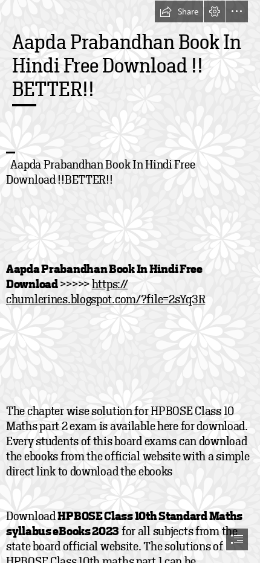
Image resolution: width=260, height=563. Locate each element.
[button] (179, 11)
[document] (130, 281)
